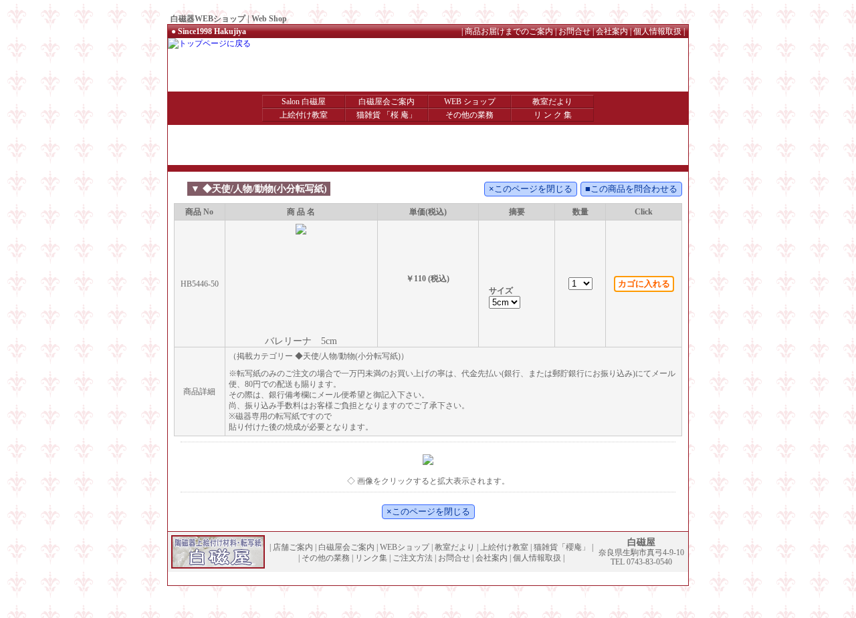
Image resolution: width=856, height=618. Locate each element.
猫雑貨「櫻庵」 (562, 547)
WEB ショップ (470, 101)
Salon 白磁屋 (304, 101)
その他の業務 (469, 115)
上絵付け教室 (304, 115)
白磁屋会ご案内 (386, 101)
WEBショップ (404, 547)
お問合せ (574, 31)
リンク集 (371, 558)
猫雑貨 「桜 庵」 (386, 115)
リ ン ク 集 (553, 115)
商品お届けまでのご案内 (509, 31)
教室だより (552, 101)
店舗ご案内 (293, 547)
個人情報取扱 (657, 31)
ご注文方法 (413, 558)
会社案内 (612, 31)
